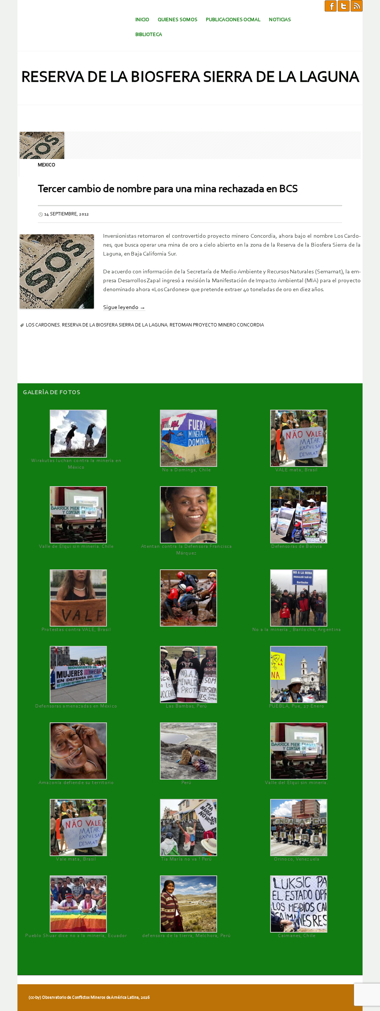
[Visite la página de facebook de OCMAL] (331, 6)
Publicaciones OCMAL (233, 20)
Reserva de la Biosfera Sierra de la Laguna (114, 325)
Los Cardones (43, 325)
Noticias (280, 20)
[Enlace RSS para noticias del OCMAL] (357, 6)
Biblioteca (148, 35)
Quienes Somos (177, 20)
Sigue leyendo (124, 308)
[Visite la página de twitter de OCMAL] (344, 6)
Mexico (46, 165)
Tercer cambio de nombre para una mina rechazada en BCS (168, 189)
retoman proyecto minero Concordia (217, 325)
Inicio (142, 20)
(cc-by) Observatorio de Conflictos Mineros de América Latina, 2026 (89, 997)
